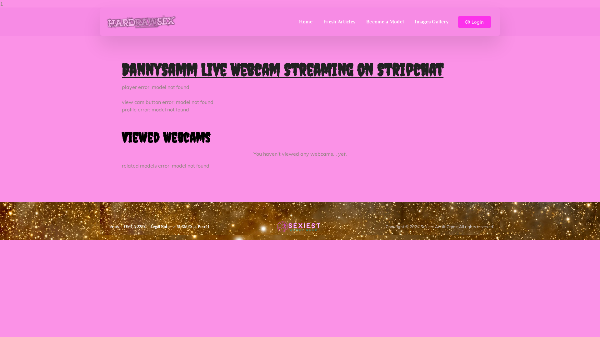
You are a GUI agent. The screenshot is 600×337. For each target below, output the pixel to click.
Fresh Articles (339, 22)
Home (305, 22)
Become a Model (385, 22)
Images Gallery (431, 22)
